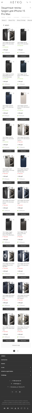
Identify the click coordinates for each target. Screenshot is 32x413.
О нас (2, 367)
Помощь (3, 375)
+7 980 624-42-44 (16, 380)
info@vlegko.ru (17, 383)
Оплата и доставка (7, 371)
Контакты (4, 359)
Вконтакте (12, 392)
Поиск (3, 363)
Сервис (3, 356)
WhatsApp (19, 392)
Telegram (16, 392)
